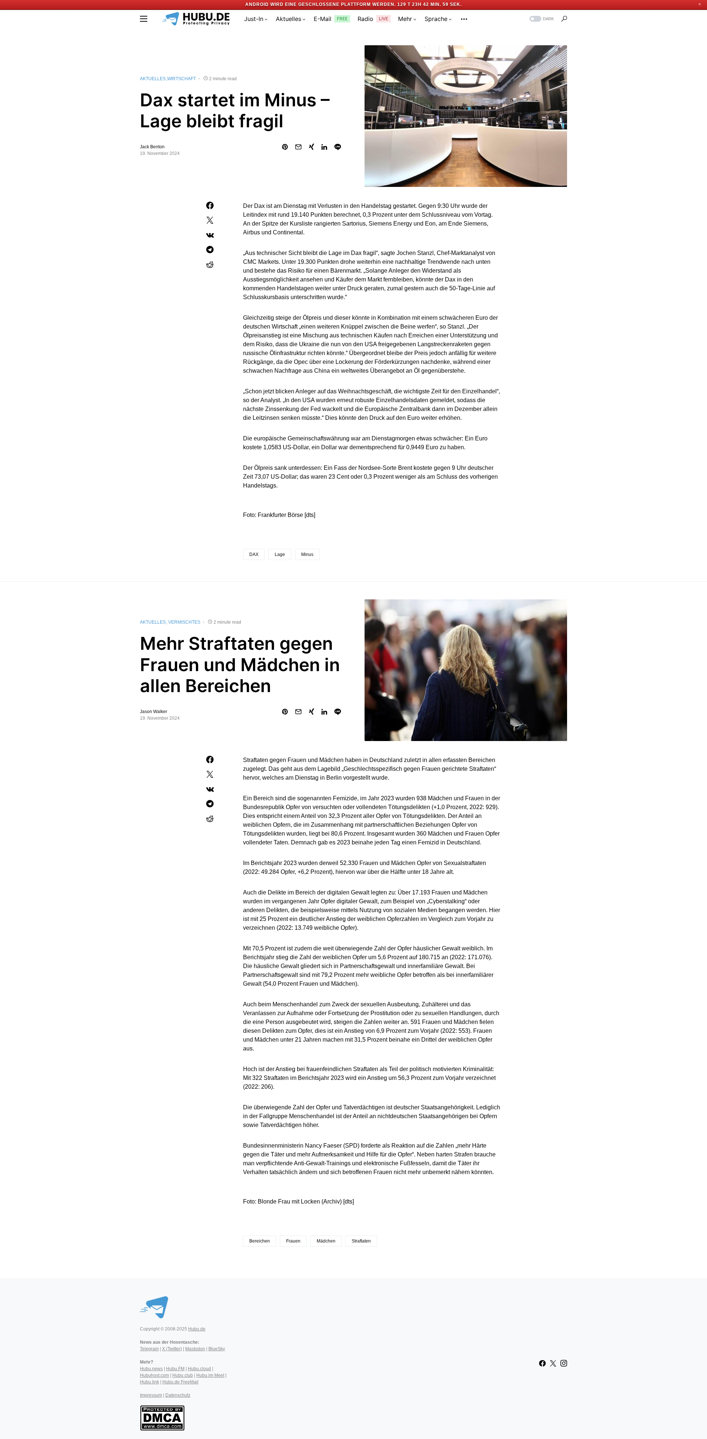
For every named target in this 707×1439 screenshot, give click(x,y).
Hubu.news (151, 1368)
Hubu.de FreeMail (180, 1382)
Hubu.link (149, 1382)
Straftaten (361, 1241)
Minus (307, 554)
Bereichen (259, 1241)
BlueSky (216, 1348)
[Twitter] (553, 1363)
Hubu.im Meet (210, 1375)
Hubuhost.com (154, 1375)
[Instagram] (563, 1363)
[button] (143, 19)
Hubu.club (182, 1375)
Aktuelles (153, 78)
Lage (280, 554)
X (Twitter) (172, 1348)
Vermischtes (184, 622)
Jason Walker (153, 711)
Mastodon (195, 1348)
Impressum (151, 1395)
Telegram (149, 1348)
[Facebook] (542, 1363)
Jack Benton (152, 146)
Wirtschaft (181, 78)
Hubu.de (196, 1329)
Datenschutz (177, 1395)
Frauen (293, 1241)
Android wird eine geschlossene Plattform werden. (320, 4)
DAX (253, 554)
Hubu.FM (175, 1368)
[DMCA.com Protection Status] (162, 1417)
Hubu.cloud (199, 1368)
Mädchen (326, 1241)
